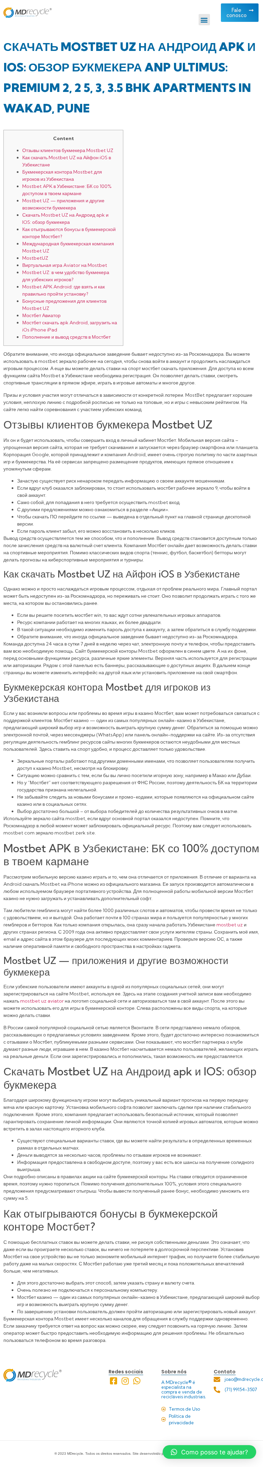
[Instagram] (125, 1381)
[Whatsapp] (137, 1381)
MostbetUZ (35, 258)
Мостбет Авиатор (41, 315)
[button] (204, 19)
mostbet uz (229, 925)
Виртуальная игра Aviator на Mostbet (64, 265)
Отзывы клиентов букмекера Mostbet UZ (67, 150)
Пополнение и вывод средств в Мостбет (66, 337)
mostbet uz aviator (42, 1001)
